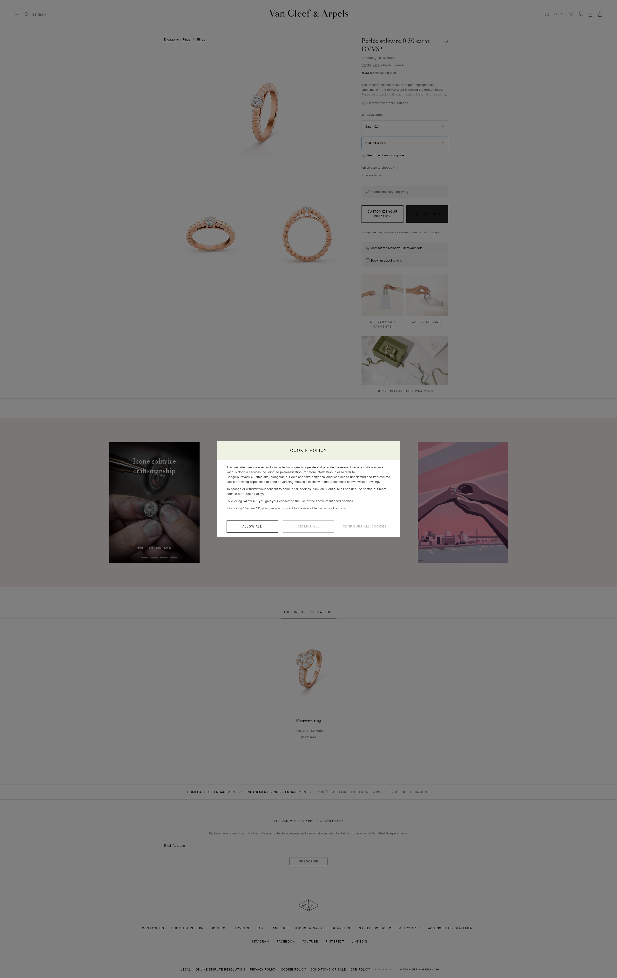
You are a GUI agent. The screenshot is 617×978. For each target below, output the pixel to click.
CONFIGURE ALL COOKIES (365, 526)
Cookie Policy (253, 494)
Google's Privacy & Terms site (247, 477)
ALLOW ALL (252, 526)
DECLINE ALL (308, 526)
